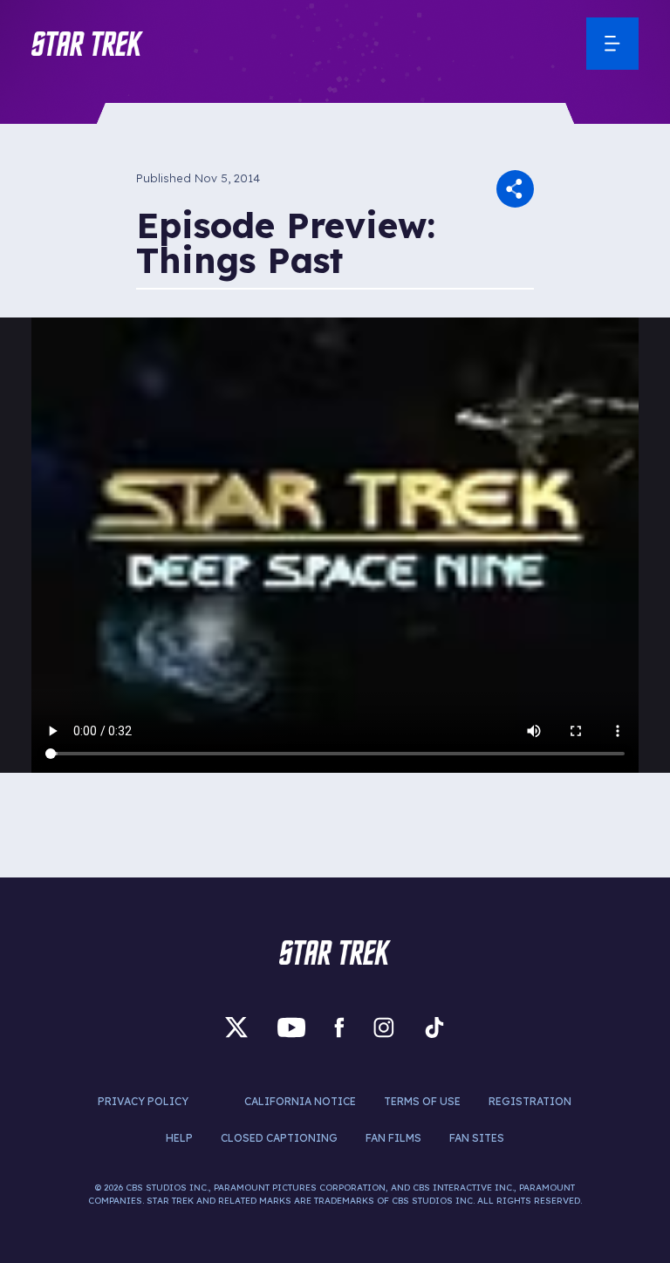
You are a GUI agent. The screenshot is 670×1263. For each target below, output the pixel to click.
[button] (87, 43)
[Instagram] (384, 1027)
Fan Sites (476, 1137)
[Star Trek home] (335, 952)
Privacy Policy (143, 1101)
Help (179, 1137)
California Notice (300, 1101)
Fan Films (393, 1137)
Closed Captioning (279, 1137)
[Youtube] (291, 1027)
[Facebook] (339, 1027)
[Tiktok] (434, 1027)
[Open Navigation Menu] (612, 43)
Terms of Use (422, 1101)
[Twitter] (236, 1027)
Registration (530, 1101)
